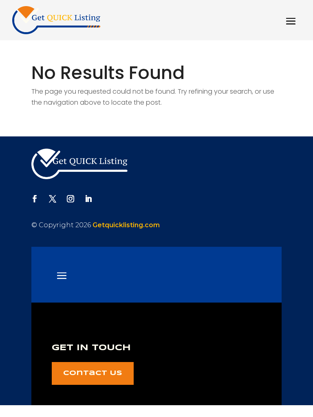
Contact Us (92, 373)
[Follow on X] (52, 198)
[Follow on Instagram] (70, 198)
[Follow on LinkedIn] (88, 198)
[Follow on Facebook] (34, 198)
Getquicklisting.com (126, 225)
